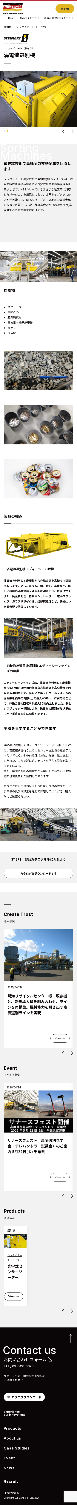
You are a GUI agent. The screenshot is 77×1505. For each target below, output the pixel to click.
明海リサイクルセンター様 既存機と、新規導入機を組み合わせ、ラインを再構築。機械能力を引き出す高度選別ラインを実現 (37, 1004)
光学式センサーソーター (14, 1271)
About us (12, 1438)
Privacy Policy (11, 1492)
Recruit (11, 1481)
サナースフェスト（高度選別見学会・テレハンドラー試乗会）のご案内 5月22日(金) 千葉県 (37, 1146)
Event (9, 1458)
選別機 (8, 27)
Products (12, 1428)
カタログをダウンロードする (38, 873)
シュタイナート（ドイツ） (31, 27)
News (9, 1468)
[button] (63, 131)
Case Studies (17, 1448)
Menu (65, 8)
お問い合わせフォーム (25, 1359)
